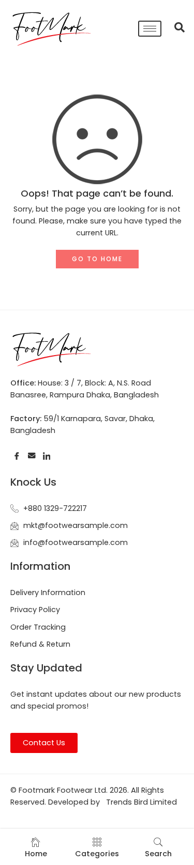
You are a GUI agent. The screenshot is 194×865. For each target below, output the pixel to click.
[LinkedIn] (47, 456)
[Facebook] (17, 456)
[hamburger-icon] (149, 29)
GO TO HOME (97, 258)
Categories (97, 853)
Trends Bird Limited (141, 802)
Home (36, 853)
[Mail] (32, 456)
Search (158, 853)
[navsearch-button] (174, 28)
